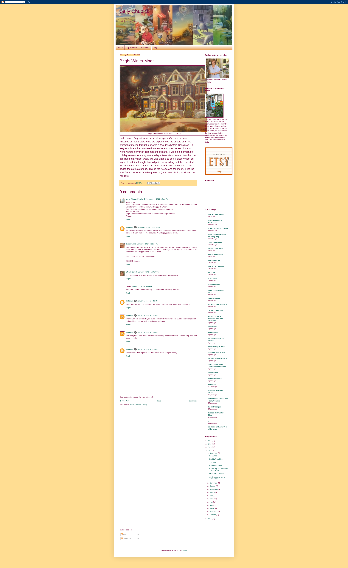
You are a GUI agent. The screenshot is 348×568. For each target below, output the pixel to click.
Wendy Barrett (131, 272)
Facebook (145, 47)
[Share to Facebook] (156, 183)
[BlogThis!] (150, 183)
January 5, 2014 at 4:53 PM (147, 349)
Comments (127, 539)
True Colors (212, 278)
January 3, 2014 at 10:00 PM (148, 272)
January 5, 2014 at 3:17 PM (142, 286)
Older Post (192, 401)
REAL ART (212, 272)
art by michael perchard (217, 304)
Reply (128, 219)
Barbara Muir (131, 244)
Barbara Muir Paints (216, 214)
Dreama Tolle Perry (215, 249)
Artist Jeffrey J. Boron (216, 347)
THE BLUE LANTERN (216, 266)
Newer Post (124, 401)
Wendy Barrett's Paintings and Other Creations (215, 318)
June (212, 499)
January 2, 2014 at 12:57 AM (147, 244)
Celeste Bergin (214, 298)
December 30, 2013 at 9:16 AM (156, 199)
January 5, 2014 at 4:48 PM (147, 301)
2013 (210, 450)
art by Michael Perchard (135, 199)
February (213, 511)
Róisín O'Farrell (214, 260)
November (214, 483)
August (212, 492)
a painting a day (214, 284)
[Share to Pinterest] (158, 183)
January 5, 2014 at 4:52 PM (147, 332)
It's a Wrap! (213, 456)
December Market (216, 465)
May (211, 502)
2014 (210, 447)
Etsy (155, 47)
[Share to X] (153, 183)
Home (120, 47)
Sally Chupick (134, 11)
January (213, 515)
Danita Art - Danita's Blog (218, 229)
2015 (210, 444)
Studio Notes (213, 333)
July (211, 496)
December (214, 453)
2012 (210, 519)
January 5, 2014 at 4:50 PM (147, 315)
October (213, 486)
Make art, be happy (216, 474)
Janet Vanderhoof (215, 243)
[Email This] (148, 183)
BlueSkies (212, 385)
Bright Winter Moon (216, 459)
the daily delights (214, 407)
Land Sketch (213, 373)
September (214, 489)
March (212, 508)
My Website (132, 47)
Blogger (184, 550)
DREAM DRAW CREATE (217, 359)
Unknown (129, 227)
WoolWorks (212, 327)
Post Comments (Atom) (138, 405)
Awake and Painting (215, 254)
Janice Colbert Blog (215, 310)
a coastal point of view (216, 353)
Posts (125, 534)
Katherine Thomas (215, 379)
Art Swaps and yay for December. (217, 478)
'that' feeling (213, 462)
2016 (210, 441)
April (211, 505)
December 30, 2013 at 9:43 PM (148, 227)
